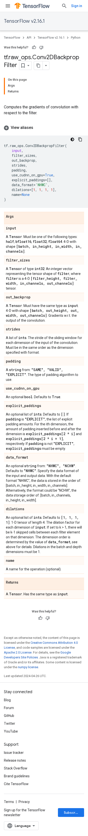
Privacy (24, 802)
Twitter (9, 723)
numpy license (28, 667)
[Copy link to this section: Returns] (23, 583)
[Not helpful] (41, 47)
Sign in (76, 6)
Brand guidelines (17, 776)
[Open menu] (8, 6)
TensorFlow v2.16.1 (24, 21)
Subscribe (72, 812)
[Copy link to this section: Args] (18, 217)
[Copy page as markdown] (38, 65)
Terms (9, 802)
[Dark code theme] (72, 139)
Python (75, 37)
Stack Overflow (15, 768)
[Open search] (64, 6)
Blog (7, 700)
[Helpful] (34, 47)
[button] (44, 128)
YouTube (11, 731)
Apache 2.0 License (18, 652)
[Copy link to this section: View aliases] (38, 128)
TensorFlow (12, 37)
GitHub (9, 716)
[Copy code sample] (80, 139)
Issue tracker (14, 753)
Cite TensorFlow (16, 784)
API (29, 37)
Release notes (15, 760)
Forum (9, 708)
